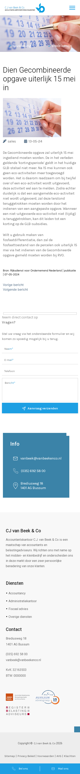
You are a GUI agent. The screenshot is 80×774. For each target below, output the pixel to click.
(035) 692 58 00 (33, 471)
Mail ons (63, 768)
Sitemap (9, 756)
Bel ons (23, 768)
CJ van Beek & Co (45, 743)
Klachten (70, 756)
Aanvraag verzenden (43, 408)
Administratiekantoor (23, 601)
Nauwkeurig (21, 46)
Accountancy (17, 593)
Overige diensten (20, 617)
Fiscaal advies (18, 609)
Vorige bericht (13, 285)
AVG (59, 756)
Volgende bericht (15, 289)
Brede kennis (62, 46)
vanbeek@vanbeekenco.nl (41, 458)
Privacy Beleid (26, 756)
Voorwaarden (45, 756)
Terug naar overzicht (31, 61)
